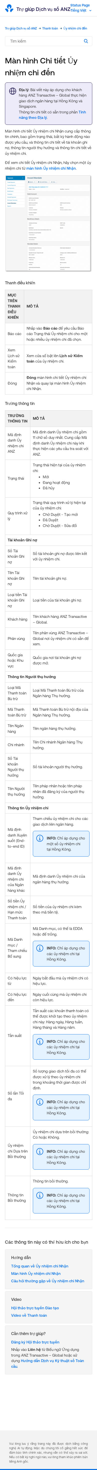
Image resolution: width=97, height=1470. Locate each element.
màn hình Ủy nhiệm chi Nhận (51, 168)
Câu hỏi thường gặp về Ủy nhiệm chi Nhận (47, 1281)
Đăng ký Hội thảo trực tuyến (35, 1342)
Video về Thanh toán (29, 1315)
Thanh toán (50, 28)
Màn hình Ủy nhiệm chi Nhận (36, 1273)
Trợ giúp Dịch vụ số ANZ (21, 28)
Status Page (80, 5)
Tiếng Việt (78, 10)
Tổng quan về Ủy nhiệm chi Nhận (39, 1266)
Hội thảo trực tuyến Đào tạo (35, 1308)
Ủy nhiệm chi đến (75, 28)
